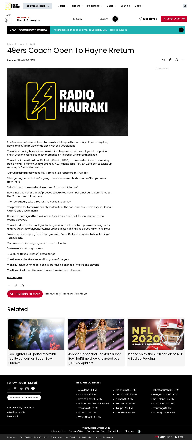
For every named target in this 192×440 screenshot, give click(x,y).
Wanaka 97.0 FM (125, 412)
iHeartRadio (13, 416)
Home (10, 44)
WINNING (125, 6)
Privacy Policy (58, 431)
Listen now (22, 19)
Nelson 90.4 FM (124, 399)
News (21, 44)
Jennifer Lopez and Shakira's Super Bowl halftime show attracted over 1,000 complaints (96, 342)
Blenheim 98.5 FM (126, 390)
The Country (108, 437)
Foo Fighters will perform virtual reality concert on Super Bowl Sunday (36, 342)
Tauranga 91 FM (162, 408)
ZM (21, 437)
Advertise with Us (16, 412)
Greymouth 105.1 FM (165, 394)
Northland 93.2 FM (163, 399)
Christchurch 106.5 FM (166, 390)
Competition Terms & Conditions (104, 431)
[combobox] (183, 60)
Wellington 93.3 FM (164, 412)
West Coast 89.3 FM (89, 417)
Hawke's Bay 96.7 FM (90, 399)
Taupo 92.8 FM (124, 408)
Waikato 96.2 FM (87, 412)
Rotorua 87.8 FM (125, 403)
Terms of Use (76, 431)
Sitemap (129, 431)
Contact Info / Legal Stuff (20, 407)
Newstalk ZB (12, 437)
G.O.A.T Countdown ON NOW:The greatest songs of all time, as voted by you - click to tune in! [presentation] (96, 30)
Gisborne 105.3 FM (126, 394)
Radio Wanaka (85, 437)
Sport (32, 44)
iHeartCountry (70, 437)
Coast (46, 437)
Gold (60, 437)
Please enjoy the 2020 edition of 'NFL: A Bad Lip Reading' (156, 342)
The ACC (37, 437)
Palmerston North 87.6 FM (93, 403)
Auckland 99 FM (87, 390)
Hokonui (97, 437)
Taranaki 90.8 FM (88, 408)
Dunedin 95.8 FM (87, 394)
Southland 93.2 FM (163, 403)
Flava (53, 437)
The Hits (28, 437)
